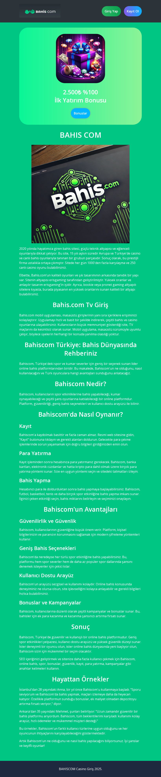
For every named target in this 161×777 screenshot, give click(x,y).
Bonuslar (80, 113)
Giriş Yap (111, 11)
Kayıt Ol (133, 11)
